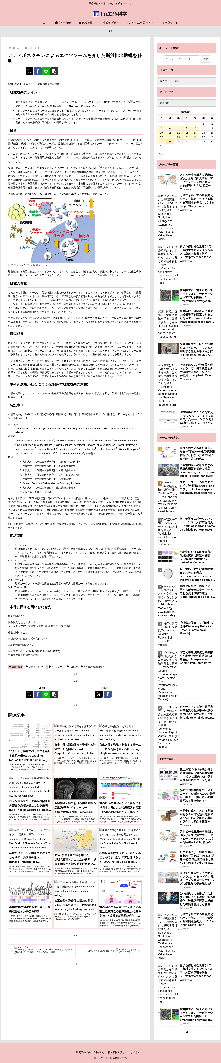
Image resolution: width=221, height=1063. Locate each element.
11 (170, 132)
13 (186, 132)
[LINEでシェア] (46, 71)
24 (161, 141)
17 (161, 137)
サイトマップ (138, 1052)
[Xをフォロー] (99, 694)
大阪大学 (74, 666)
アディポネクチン (37, 666)
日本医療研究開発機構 (94, 666)
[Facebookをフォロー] (108, 694)
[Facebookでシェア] (38, 71)
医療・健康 (17, 666)
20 (186, 137)
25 (170, 141)
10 (161, 132)
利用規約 (99, 1052)
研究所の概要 (83, 1052)
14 (195, 132)
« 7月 (160, 154)
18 (170, 137)
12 (178, 132)
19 (178, 137)
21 (195, 137)
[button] (54, 71)
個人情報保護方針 (117, 1052)
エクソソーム (57, 666)
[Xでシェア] (29, 71)
